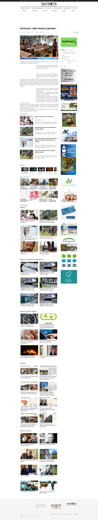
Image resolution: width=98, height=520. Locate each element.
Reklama (24, 0)
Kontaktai (21, 0)
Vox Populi (74, 8)
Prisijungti (31, 0)
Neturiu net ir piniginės (66, 56)
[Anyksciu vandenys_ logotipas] (69, 181)
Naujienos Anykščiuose (25, 8)
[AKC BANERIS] (69, 135)
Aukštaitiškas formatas (58, 8)
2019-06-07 (37, 32)
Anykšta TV (25, 10)
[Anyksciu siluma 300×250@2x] (69, 195)
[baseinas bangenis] (68, 212)
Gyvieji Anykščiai (67, 8)
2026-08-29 (37, 130)
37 (40, 130)
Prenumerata (36, 0)
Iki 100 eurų (64, 57)
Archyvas (73, 10)
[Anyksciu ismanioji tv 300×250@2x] (69, 276)
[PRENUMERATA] (69, 75)
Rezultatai (69, 63)
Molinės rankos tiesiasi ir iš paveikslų (44, 116)
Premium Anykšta (48, 8)
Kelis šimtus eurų (65, 58)
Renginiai (64, 10)
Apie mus (28, 0)
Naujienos (41, 32)
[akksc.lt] (69, 260)
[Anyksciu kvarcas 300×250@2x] (69, 228)
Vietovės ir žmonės (25, 431)
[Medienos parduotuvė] (69, 106)
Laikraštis (23, 363)
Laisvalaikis (34, 10)
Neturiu (63, 55)
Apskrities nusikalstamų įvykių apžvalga (31, 259)
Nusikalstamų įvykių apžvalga (37, 8)
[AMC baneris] (68, 159)
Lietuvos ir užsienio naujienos (28, 311)
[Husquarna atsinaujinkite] (69, 119)
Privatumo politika (41, 0)
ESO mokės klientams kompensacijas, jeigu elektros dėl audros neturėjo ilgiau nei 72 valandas (46, 140)
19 (40, 153)
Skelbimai (45, 10)
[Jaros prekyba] (69, 92)
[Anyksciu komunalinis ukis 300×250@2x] (69, 244)
